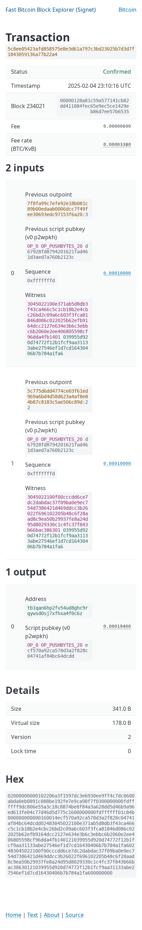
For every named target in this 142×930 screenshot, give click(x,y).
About (52, 915)
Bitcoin (127, 9)
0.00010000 (117, 273)
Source (74, 915)
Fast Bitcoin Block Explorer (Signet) (51, 9)
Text (32, 915)
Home (13, 915)
